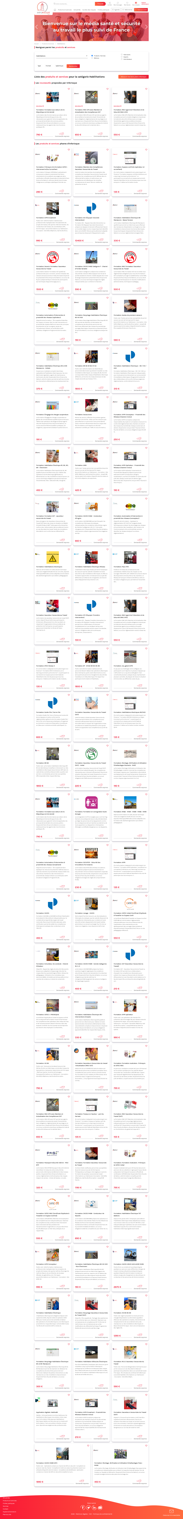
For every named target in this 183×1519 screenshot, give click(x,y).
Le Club (110, 5)
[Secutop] (76, 402)
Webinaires (128, 10)
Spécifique (59, 66)
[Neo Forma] (37, 603)
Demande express (101, 193)
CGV (90, 1514)
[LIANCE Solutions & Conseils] (76, 1051)
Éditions (96, 58)
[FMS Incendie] (76, 154)
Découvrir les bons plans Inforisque (133, 77)
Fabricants (126, 54)
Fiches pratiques (103, 10)
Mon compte (136, 5)
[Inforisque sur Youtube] (100, 1510)
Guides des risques (89, 10)
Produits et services (65, 10)
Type (39, 66)
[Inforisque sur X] (88, 1510)
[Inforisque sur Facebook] (83, 1510)
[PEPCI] (37, 94)
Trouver (100, 4)
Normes (5, 1506)
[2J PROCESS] (37, 1400)
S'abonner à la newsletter (171, 1515)
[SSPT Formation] (37, 205)
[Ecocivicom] (37, 951)
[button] (36, 27)
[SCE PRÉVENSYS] (76, 205)
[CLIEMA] (37, 303)
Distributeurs (127, 59)
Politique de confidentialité (102, 1514)
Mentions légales (82, 1514)
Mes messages (118, 5)
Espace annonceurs (9, 1512)
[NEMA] (115, 154)
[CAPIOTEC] (76, 799)
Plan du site (7, 1514)
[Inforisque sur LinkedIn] (94, 1510)
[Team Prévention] (37, 554)
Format (48, 66)
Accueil (36, 44)
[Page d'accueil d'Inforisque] (43, 7)
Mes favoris (127, 5)
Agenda (117, 10)
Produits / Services (100, 56)
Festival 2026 (142, 10)
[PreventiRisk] (37, 503)
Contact (5, 1509)
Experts (125, 57)
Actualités (77, 10)
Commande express (62, 136)
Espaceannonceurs (145, 3)
